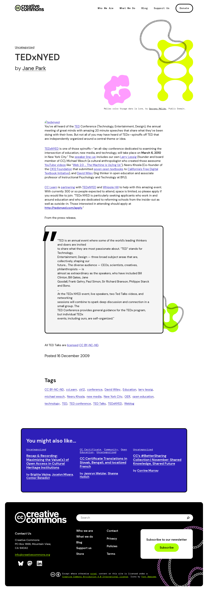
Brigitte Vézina (40, 474)
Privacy (112, 538)
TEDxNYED (52, 149)
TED (77, 126)
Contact (112, 531)
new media (94, 396)
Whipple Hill (111, 187)
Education (129, 389)
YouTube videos (55, 165)
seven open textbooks (108, 169)
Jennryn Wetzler (95, 473)
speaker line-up (85, 157)
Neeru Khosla (76, 396)
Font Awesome (148, 576)
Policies (112, 546)
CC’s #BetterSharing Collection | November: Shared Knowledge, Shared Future (157, 460)
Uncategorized (24, 47)
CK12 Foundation (61, 169)
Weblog (129, 403)
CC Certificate (90, 449)
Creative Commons (29, 8)
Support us (84, 548)
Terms (111, 554)
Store (80, 554)
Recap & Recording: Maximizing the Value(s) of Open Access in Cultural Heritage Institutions (47, 462)
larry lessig (145, 389)
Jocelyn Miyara (62, 474)
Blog (144, 8)
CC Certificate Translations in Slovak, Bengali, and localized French (103, 462)
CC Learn (51, 187)
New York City (113, 396)
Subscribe (167, 547)
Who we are (84, 531)
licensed (72, 345)
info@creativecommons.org (32, 554)
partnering (68, 187)
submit (188, 517)
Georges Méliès (157, 108)
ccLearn (71, 389)
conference (94, 389)
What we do (84, 536)
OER (127, 396)
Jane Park (34, 68)
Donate (184, 8)
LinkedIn (39, 563)
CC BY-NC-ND (88, 345)
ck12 (82, 389)
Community (111, 449)
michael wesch (55, 396)
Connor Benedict (38, 478)
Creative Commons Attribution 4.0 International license (95, 576)
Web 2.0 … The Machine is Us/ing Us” (97, 165)
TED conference (80, 403)
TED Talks (99, 403)
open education (143, 396)
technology (52, 403)
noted (93, 573)
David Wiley (85, 173)
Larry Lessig (128, 157)
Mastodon (30, 563)
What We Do (127, 8)
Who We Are (105, 8)
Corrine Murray (148, 470)
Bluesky (20, 563)
